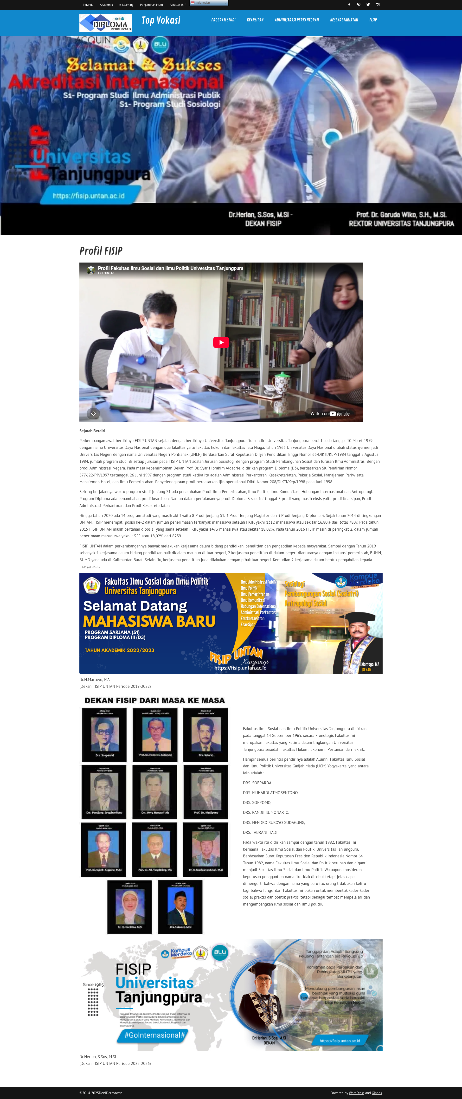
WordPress (356, 1093)
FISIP (373, 20)
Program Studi (223, 20)
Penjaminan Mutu (151, 4)
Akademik (106, 4)
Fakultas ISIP (177, 4)
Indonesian (202, 2)
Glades (377, 1093)
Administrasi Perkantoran (297, 20)
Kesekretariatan (344, 20)
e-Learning (126, 4)
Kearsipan (255, 20)
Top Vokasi (160, 20)
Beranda (88, 4)
